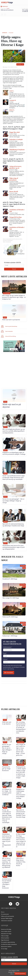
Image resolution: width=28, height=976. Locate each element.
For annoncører (5, 914)
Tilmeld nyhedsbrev (20, 973)
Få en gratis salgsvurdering (8, 942)
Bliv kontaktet (8, 673)
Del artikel (19, 64)
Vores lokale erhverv (6, 931)
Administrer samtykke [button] (6, 920)
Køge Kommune (5, 940)
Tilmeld (14, 269)
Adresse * (5, 659)
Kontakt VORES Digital (6, 918)
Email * (5, 653)
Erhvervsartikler (5, 938)
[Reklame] (14, 249)
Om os (2, 912)
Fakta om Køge (5, 935)
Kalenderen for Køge (6, 933)
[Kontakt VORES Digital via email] (17, 904)
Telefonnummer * (7, 647)
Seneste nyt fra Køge (6, 929)
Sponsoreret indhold (6, 946)
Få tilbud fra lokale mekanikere (9, 944)
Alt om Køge (4, 948)
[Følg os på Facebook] (10, 904)
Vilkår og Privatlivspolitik (7, 916)
